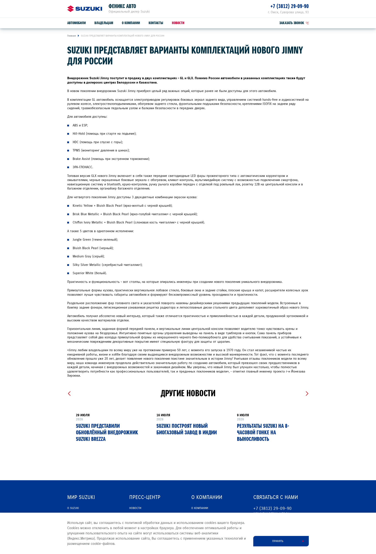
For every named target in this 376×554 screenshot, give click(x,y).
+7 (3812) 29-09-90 (289, 6)
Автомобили (76, 23)
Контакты (156, 23)
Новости (178, 23)
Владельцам (103, 23)
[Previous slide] (69, 393)
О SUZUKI (73, 508)
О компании (131, 23)
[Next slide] (307, 393)
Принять (277, 541)
